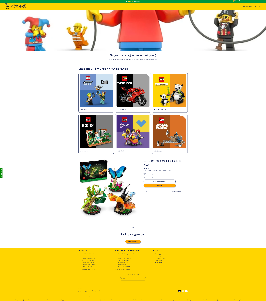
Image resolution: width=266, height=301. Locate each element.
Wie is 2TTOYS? (159, 262)
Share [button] (146, 191)
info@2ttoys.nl (124, 262)
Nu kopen (159, 185)
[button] (3, 6)
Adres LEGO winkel (160, 258)
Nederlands (237, 0)
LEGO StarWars (158, 151)
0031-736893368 (125, 260)
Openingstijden (159, 256)
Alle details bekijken (176, 191)
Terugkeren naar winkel (133, 241)
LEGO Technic (120, 110)
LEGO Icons (83, 151)
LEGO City (83, 110)
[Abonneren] (144, 278)
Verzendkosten (155, 170)
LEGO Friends (120, 151)
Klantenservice (158, 260)
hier (95, 269)
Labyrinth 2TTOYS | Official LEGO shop (88, 296)
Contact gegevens (159, 254)
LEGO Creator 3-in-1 (159, 110)
